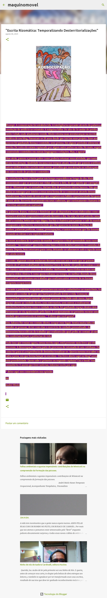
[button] (7, 40)
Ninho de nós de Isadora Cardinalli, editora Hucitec (43, 565)
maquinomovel (23, 4)
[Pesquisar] (42, 5)
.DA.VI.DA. (24, 518)
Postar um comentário (17, 423)
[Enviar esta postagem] (7, 401)
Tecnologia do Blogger (55, 594)
